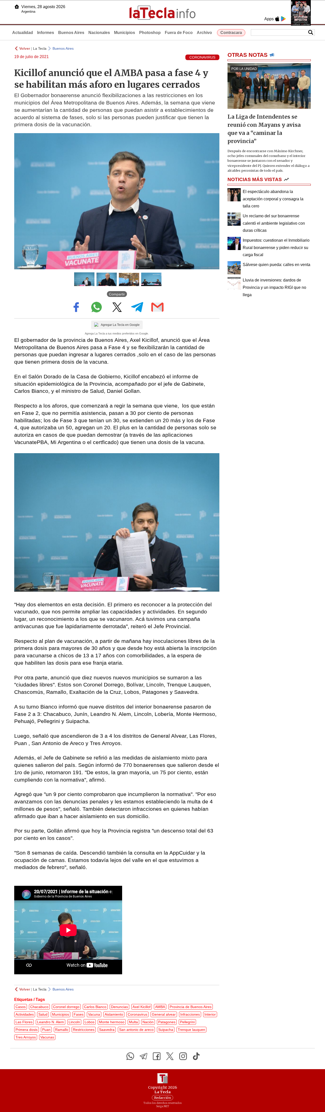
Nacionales (99, 32)
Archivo (204, 32)
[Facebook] (156, 1056)
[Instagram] (183, 1056)
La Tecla (39, 48)
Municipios (124, 32)
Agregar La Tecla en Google (120, 325)
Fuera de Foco (179, 32)
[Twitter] (170, 1056)
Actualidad (22, 32)
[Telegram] (143, 1056)
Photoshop (150, 32)
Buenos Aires (71, 32)
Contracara (231, 32)
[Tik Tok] (196, 1056)
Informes (45, 32)
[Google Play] (283, 18)
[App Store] (277, 18)
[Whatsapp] (130, 1056)
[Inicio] (16, 6)
